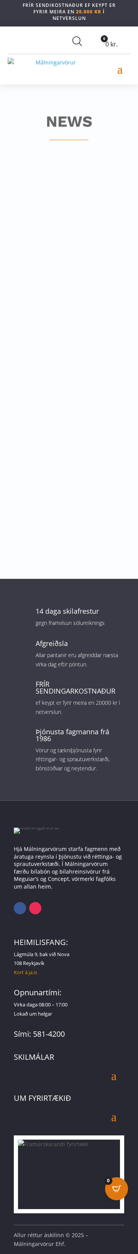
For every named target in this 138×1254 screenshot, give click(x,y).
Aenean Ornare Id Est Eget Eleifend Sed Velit (59, 217)
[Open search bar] (77, 41)
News (67, 228)
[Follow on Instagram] (35, 908)
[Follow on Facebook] (20, 908)
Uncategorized (95, 228)
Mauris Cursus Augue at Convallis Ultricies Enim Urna (62, 461)
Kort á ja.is (25, 972)
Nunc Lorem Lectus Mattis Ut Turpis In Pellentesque (63, 339)
